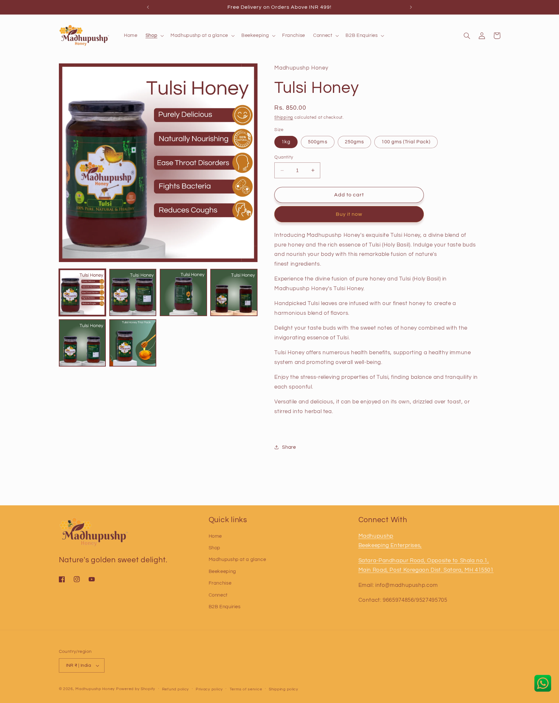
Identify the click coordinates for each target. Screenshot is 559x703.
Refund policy (175, 689)
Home (215, 536)
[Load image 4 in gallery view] (234, 292)
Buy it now (349, 214)
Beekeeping (222, 571)
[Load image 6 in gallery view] (133, 343)
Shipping (283, 117)
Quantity (283, 157)
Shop (215, 547)
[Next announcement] (411, 7)
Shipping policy (283, 689)
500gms (317, 141)
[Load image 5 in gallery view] (82, 343)
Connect (218, 595)
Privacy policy (209, 689)
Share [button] (289, 447)
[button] (153, 35)
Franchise (220, 583)
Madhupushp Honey (95, 689)
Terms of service (246, 689)
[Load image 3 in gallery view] (183, 292)
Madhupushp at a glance (237, 559)
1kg (285, 141)
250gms (354, 141)
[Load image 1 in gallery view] (82, 292)
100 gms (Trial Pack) (406, 141)
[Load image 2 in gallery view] (133, 292)
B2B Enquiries (225, 606)
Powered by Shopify (135, 689)
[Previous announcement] (148, 7)
